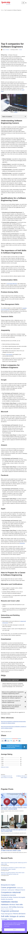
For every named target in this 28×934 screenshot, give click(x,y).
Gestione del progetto (19, 897)
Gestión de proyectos (7, 899)
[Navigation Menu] (23, 3)
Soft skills (5, 916)
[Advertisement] (14, 26)
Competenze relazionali (11, 892)
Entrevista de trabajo (7, 897)
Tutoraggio (4, 919)
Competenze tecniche (8, 895)
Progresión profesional (10, 911)
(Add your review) (5, 767)
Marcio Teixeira (6, 49)
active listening (9, 354)
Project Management (7, 913)
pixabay (15, 112)
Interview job (4, 907)
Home (2, 10)
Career (20, 49)
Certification (4, 890)
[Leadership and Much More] (6, 3)
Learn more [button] (6, 926)
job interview (22, 543)
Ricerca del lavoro (19, 913)
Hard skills (19, 904)
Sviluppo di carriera (17, 916)
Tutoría (10, 919)
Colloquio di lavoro (20, 890)
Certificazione (10, 890)
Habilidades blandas (9, 902)
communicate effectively (12, 283)
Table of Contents (7, 116)
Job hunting (12, 907)
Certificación (20, 887)
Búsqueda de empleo (8, 885)
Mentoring (20, 907)
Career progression (8, 887)
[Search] (25, 2)
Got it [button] (14, 929)
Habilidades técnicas (8, 904)
